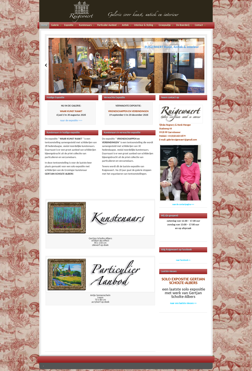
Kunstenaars (84, 26)
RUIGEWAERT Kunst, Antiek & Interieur (172, 47)
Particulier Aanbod (105, 26)
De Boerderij (181, 26)
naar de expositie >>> (71, 120)
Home (44, 25)
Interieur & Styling (142, 26)
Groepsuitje (164, 26)
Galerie (54, 26)
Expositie (67, 26)
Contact (198, 26)
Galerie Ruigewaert (126, 11)
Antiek (124, 26)
